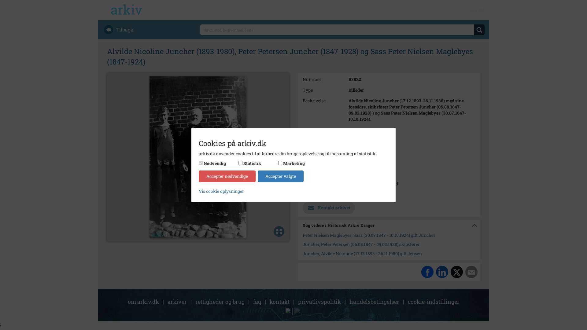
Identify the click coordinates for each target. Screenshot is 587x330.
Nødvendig (215, 163)
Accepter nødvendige (227, 176)
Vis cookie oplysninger (221, 191)
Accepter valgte (280, 176)
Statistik (252, 163)
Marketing (294, 163)
